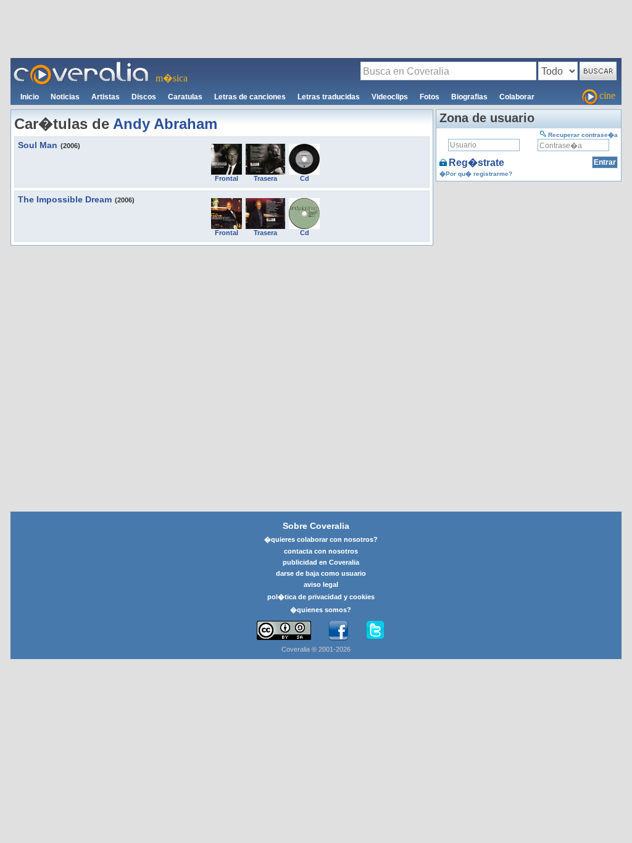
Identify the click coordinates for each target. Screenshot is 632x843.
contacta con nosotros (321, 551)
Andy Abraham (165, 123)
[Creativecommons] (284, 630)
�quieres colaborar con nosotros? (321, 539)
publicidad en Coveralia (321, 562)
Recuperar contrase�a (583, 134)
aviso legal (321, 584)
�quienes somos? (320, 609)
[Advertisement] (316, 28)
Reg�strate (476, 162)
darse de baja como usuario (321, 573)
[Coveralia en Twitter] (375, 631)
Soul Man (37, 145)
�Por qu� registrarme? (475, 173)
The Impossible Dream (65, 199)
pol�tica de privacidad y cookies (321, 596)
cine (607, 95)
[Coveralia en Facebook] (338, 631)
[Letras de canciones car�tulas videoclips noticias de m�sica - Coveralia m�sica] (81, 65)
